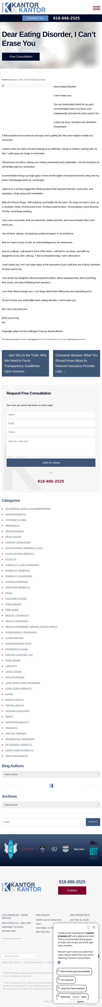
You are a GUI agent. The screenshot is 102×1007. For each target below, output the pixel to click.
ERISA (9, 593)
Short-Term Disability (20, 750)
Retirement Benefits (19, 745)
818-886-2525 (66, 18)
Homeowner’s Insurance (21, 632)
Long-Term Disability (19, 688)
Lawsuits (11, 666)
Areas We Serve (11, 962)
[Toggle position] (89, 927)
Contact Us (35, 18)
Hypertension (14, 638)
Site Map (27, 976)
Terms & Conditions (12, 976)
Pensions (11, 728)
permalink (81, 339)
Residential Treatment (20, 739)
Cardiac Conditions (18, 542)
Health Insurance (17, 621)
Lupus (9, 694)
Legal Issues (14, 672)
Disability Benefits (18, 570)
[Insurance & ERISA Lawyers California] (23, 7)
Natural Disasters (17, 711)
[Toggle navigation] (96, 8)
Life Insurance (15, 677)
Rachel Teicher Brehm (45, 339)
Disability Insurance (19, 576)
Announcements (16, 514)
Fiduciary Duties (16, 599)
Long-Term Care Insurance (23, 683)
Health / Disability (17, 615)
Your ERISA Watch (17, 756)
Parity (10, 716)
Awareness (24, 339)
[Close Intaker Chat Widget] (94, 927)
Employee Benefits (18, 587)
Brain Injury (14, 537)
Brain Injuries (15, 531)
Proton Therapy (16, 733)
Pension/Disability (17, 722)
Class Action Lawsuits (20, 554)
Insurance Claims (17, 649)
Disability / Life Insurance (22, 565)
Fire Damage (13, 604)
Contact (72, 890)
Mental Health (15, 700)
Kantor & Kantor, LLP (19, 655)
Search (93, 822)
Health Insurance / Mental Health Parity (32, 627)
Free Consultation (21, 56)
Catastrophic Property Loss (24, 548)
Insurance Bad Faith (18, 643)
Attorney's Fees (16, 520)
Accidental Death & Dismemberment (28, 509)
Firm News (12, 610)
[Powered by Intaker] (81, 1002)
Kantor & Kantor (39, 80)
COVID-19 (11, 559)
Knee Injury (13, 660)
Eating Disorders (17, 582)
